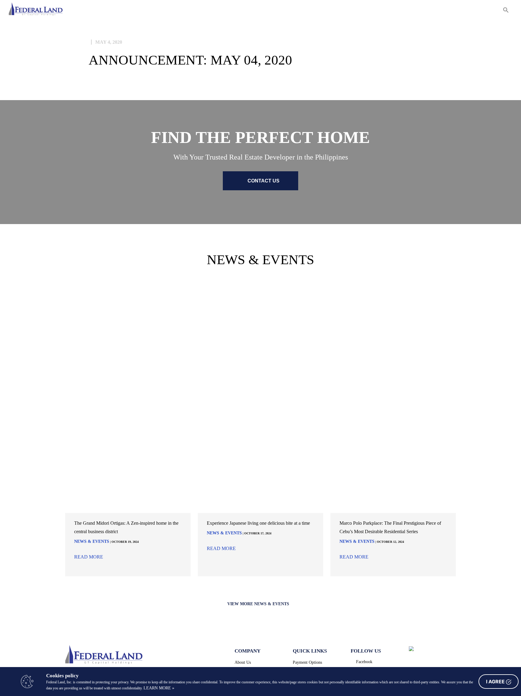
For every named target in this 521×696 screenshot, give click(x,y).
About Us (243, 662)
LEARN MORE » (159, 688)
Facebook (364, 662)
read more (89, 557)
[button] (506, 11)
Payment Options (307, 662)
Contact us (262, 180)
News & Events (91, 541)
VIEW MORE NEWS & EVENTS (258, 604)
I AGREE (496, 682)
